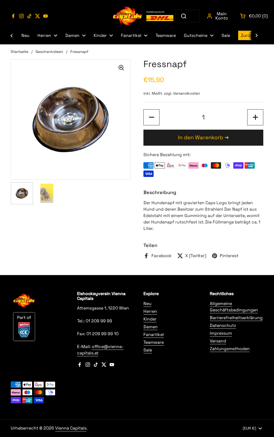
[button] (151, 117)
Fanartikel (153, 334)
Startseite (19, 51)
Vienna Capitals (70, 428)
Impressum (221, 333)
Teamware (153, 342)
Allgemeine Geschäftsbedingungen (234, 307)
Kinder (150, 319)
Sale (147, 350)
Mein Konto (221, 16)
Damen (150, 327)
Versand (218, 341)
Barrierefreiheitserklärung (236, 317)
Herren (150, 311)
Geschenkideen (49, 51)
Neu (147, 303)
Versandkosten (186, 93)
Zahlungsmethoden (230, 348)
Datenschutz (223, 325)
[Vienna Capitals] (143, 16)
